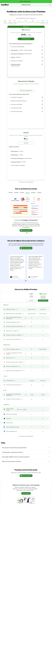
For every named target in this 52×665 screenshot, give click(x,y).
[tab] (10, 192)
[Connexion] (50, 5)
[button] (49, 1)
